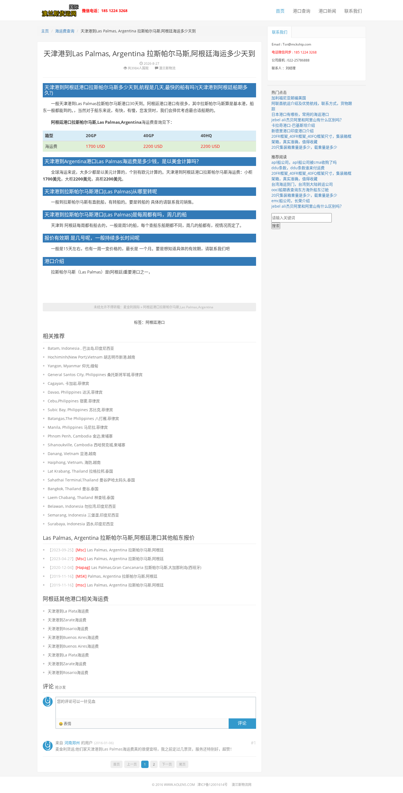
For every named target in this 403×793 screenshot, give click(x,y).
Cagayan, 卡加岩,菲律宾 (68, 383)
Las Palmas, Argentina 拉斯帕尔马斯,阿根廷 (120, 549)
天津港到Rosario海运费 (68, 628)
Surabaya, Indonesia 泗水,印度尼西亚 (81, 523)
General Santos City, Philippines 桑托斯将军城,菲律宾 (95, 374)
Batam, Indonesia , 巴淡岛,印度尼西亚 (81, 348)
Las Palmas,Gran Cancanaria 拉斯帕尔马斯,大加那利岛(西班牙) (138, 567)
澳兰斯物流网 (241, 784)
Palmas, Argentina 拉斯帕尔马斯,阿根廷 (116, 576)
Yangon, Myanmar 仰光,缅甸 (73, 365)
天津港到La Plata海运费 (68, 611)
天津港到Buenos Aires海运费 (73, 637)
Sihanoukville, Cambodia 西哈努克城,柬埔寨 (86, 444)
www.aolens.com (179, 784)
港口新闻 (327, 11)
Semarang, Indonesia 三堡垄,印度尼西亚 (83, 515)
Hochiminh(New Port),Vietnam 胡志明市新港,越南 (91, 357)
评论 (242, 723)
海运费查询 (64, 30)
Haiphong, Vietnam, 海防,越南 (74, 462)
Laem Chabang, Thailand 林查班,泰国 (81, 497)
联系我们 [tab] (279, 32)
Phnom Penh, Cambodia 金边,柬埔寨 (80, 436)
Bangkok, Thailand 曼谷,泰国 (73, 488)
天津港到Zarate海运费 (67, 619)
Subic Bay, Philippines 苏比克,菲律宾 (80, 409)
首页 (280, 11)
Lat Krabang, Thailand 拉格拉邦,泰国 (80, 471)
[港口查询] (59, 10)
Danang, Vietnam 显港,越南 (72, 453)
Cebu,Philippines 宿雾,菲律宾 (74, 400)
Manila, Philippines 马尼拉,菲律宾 (78, 427)
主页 (45, 30)
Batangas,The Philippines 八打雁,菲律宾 (83, 418)
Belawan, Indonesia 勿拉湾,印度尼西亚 (82, 506)
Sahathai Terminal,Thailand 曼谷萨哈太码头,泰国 (91, 479)
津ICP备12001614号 (212, 784)
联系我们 (353, 11)
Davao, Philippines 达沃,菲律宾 (75, 392)
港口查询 (301, 11)
